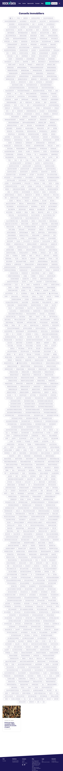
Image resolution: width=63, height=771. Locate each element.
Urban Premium (14, 687)
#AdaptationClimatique (54, 21)
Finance (56, 302)
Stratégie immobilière (25, 655)
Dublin (44, 273)
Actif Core (32, 174)
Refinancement (56, 539)
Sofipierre (36, 646)
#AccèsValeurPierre (35, 18)
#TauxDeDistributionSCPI (9, 151)
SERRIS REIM (29, 641)
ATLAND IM (41, 197)
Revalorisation (52, 560)
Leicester (14, 438)
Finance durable (10, 305)
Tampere (47, 664)
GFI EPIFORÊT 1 (19, 334)
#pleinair (19, 113)
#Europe (10, 58)
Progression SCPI (39, 534)
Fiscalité (10, 308)
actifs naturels (33, 180)
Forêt (44, 316)
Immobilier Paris (19, 383)
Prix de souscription (28, 534)
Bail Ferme (44, 200)
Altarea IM (7, 189)
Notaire (45, 479)
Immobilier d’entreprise (25, 366)
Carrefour (41, 229)
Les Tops (31, 438)
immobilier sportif (24, 389)
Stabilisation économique (31, 649)
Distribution (8, 264)
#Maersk (16, 99)
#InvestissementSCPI (9, 90)
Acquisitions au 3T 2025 (11, 174)
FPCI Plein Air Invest (44, 322)
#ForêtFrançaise (41, 58)
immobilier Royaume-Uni (25, 386)
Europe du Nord (25, 296)
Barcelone (21, 203)
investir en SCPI (9, 398)
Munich (23, 473)
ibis (14, 354)
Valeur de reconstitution (47, 687)
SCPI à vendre (14, 577)
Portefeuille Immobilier (19, 522)
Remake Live (24, 545)
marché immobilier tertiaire (53, 461)
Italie (7, 432)
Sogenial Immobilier (46, 646)
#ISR (15, 93)
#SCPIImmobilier (7, 139)
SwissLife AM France (41, 661)
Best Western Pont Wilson (22, 206)
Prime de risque (10, 531)
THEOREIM (39, 675)
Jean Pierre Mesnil (25, 432)
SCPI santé (17, 629)
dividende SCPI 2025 (14, 273)
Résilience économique (23, 557)
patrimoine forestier (24, 496)
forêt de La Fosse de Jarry (19, 319)
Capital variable (12, 229)
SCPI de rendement (43, 594)
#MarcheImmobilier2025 (11, 102)
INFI (15, 395)
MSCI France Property (14, 473)
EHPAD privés (39, 281)
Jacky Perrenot (14, 432)
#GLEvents (17, 61)
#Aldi (33, 24)
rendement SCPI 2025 (8, 551)
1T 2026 (15, 160)
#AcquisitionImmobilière (48, 18)
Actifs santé (42, 180)
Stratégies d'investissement (48, 655)
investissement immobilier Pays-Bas (33, 412)
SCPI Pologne (18, 623)
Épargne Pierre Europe (13, 290)
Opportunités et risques (10, 487)
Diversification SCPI (24, 270)
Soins (54, 646)
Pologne (9, 522)
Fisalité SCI (54, 305)
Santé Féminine (38, 571)
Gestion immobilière (20, 331)
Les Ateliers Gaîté (22, 438)
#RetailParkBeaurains (39, 125)
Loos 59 (31, 450)
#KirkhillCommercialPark (31, 93)
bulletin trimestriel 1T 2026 (49, 215)
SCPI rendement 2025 (23, 626)
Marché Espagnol (7, 458)
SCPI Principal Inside (28, 623)
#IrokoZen (9, 93)
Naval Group (24, 476)
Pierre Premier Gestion (20, 513)
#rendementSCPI (43, 119)
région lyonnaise (41, 542)
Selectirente (21, 641)
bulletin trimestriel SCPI (47, 218)
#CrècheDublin (33, 44)
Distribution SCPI (17, 264)
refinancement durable (15, 542)
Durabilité (51, 273)
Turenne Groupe (35, 684)
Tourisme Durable (11, 678)
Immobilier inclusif (37, 374)
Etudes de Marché (54, 293)
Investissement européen (15, 403)
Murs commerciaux (32, 473)
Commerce (8, 244)
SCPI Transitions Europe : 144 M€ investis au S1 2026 (36, 765)
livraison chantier (10, 444)
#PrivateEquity (55, 113)
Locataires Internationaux (40, 444)
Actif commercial (22, 174)
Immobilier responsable (12, 386)
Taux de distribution (39, 670)
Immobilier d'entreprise (12, 366)
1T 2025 (9, 160)
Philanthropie (56, 510)
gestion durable (52, 328)
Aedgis (43, 183)
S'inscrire (48, 3)
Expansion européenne (16, 299)
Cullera (16, 258)
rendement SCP (32, 548)
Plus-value (42, 519)
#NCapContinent (53, 102)
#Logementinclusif (45, 96)
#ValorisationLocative (21, 157)
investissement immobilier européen (14, 409)
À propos (37, 3)
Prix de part (7, 534)
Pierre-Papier (31, 513)
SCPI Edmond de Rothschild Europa (14, 600)
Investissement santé (25, 421)
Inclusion (9, 395)
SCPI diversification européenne (14, 597)
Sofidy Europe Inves (18, 646)
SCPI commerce (34, 591)
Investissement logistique (17, 418)
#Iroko (56, 90)
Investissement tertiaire (40, 424)
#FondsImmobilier (19, 58)
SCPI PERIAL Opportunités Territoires (32, 620)
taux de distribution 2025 (51, 670)
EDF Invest (34, 278)
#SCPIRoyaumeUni (51, 142)
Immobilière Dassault (36, 392)
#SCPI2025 (55, 128)
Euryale (41, 296)
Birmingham (31, 209)
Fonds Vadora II (22, 316)
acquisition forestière (12, 168)
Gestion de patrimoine (27, 328)
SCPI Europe (7, 603)
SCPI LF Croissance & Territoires (26, 609)
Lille (53, 441)
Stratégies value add (14, 658)
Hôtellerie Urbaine (36, 351)
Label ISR (43, 435)
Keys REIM (48, 432)
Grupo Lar (48, 339)
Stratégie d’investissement (26, 652)
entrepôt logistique (55, 284)
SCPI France (35, 603)
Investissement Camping (16, 400)
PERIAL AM (18, 510)
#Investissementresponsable (48, 87)
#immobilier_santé (40, 64)
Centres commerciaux (11, 232)
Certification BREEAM (23, 232)
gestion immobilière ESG (32, 331)
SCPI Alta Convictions (52, 580)
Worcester (31, 701)
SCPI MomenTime (12, 615)
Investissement (28, 398)
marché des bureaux (50, 455)
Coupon (7, 255)
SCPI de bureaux (32, 594)
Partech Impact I (31, 493)
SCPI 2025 (55, 574)
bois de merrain (9, 212)
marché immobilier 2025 (41, 458)
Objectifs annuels (52, 481)
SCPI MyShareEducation (24, 615)
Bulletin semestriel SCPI (23, 215)
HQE (55, 351)
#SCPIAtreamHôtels (43, 131)
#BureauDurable (23, 35)
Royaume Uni (28, 565)
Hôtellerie (38, 348)
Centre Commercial (51, 229)
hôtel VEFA (30, 348)
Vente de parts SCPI (20, 696)
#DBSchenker (53, 44)
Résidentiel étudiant (10, 557)
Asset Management (26, 197)
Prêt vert (54, 528)
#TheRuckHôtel (36, 151)
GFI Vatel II (36, 334)
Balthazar (52, 200)
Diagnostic (32, 261)
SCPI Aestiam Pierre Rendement (52, 577)
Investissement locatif (38, 415)
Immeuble (55, 354)
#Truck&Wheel (20, 154)
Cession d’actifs (41, 232)
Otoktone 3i (13, 490)
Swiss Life (31, 658)
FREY (19, 325)
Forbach (30, 316)
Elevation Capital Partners (50, 281)
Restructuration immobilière (51, 557)
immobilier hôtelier (26, 374)
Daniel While (24, 258)
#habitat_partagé (12, 64)
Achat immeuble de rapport (15, 163)
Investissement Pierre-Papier (32, 418)
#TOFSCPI (45, 151)
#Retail (21, 125)
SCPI (49, 574)
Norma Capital (30, 479)
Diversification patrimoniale (10, 270)
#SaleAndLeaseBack (29, 128)
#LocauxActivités (21, 96)
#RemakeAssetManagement (10, 119)
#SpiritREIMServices (32, 148)
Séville (36, 641)
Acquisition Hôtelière (24, 168)
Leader (6, 438)
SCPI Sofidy (56, 629)
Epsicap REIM (45, 290)
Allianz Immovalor (48, 186)
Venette (51, 693)
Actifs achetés (7, 177)
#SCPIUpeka (28, 145)
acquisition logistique (11, 171)
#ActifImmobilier (23, 21)
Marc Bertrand (27, 455)
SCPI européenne (17, 603)
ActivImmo (7, 183)
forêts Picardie (20, 322)
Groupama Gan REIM (8, 339)
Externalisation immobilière (38, 299)
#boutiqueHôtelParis (44, 32)
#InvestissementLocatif (33, 87)
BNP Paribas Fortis (41, 209)
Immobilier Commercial (23, 363)
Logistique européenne (42, 447)
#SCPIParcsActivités (47, 139)
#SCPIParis (57, 139)
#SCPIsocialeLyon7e (18, 145)
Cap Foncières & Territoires (30, 226)
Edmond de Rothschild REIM (12, 281)
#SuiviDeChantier (43, 148)
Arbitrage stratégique (9, 194)
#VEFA (31, 157)
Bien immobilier (34, 206)
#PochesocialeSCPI (28, 113)
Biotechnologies (22, 209)
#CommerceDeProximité (12, 44)
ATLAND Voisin (49, 197)
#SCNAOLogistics (40, 128)
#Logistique (54, 96)
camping (19, 226)
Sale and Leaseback (13, 571)
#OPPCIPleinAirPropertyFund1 (39, 105)
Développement (9, 261)
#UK (35, 154)
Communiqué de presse (30, 249)
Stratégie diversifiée (54, 652)
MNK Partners (31, 470)
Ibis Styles (21, 354)
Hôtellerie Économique (12, 351)
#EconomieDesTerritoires (44, 50)
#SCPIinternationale (18, 139)
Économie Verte (25, 278)
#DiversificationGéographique (49, 47)
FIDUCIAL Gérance (35, 302)
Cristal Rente (46, 255)
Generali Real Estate (34, 325)
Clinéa (54, 235)
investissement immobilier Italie (49, 409)
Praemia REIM (9, 528)
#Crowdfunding (43, 44)
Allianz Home (38, 186)
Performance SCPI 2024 (50, 505)
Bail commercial (35, 200)
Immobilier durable (20, 369)
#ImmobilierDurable (25, 70)
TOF (45, 675)
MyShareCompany (55, 473)
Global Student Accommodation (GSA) (50, 334)
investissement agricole (52, 398)
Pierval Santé (55, 513)
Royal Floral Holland (17, 565)
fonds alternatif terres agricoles (15, 313)
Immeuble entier (31, 357)
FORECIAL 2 (38, 316)
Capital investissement (52, 226)
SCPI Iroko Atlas (40, 606)
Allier (57, 186)
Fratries (13, 325)
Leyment (11, 441)
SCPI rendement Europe (36, 626)
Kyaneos (8, 435)
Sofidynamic (28, 646)
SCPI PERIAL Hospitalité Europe (15, 620)
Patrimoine (57, 493)
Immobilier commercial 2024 (36, 363)
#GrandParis (25, 61)
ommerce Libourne (11, 484)
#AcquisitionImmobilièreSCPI (10, 21)
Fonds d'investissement (31, 313)
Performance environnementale (38, 502)
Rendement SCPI (42, 548)
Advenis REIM (36, 183)
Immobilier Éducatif (43, 369)
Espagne (32, 293)
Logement (12, 447)
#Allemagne (40, 24)
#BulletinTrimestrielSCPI (11, 35)
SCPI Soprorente (24, 632)
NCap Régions (33, 476)
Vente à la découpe (9, 696)
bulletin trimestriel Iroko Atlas (32, 218)
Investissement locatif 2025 (52, 415)
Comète (55, 241)
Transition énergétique (51, 681)
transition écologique (37, 681)
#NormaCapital (7, 105)
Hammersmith (46, 342)
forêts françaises (9, 322)
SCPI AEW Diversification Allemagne (13, 580)
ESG (17, 293)
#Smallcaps (50, 145)
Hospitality (12, 348)
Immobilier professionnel (41, 383)
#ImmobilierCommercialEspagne (36, 67)
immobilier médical (41, 380)
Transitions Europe (24, 684)
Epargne (10, 287)
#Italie (21, 93)
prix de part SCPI (16, 534)
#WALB (43, 157)
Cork (50, 252)
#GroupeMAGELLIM (42, 61)
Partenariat (40, 493)
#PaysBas (38, 108)
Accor (54, 160)
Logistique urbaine (8, 450)
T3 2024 (12, 664)
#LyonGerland (8, 99)
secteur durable (11, 641)
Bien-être (43, 206)
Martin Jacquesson (28, 467)
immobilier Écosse (31, 369)
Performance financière (53, 502)
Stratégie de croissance (41, 652)
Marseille (19, 467)
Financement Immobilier (22, 305)
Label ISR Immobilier (53, 435)
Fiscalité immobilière (19, 308)
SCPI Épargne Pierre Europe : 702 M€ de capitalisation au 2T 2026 (36, 761)
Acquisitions (53, 171)
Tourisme (57, 675)
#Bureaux (42, 35)
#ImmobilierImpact (39, 73)
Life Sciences (27, 441)
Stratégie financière (13, 655)
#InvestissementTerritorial (39, 90)
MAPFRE (19, 455)
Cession (33, 232)
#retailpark (29, 125)
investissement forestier (30, 403)
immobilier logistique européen (27, 380)
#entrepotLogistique (23, 53)
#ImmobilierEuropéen (13, 73)
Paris (57, 490)
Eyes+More (49, 299)
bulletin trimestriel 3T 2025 (16, 218)
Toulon (50, 675)
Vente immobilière (43, 696)
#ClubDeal (15, 41)
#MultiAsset (37, 102)
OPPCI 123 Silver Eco (52, 484)
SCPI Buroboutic (32, 586)
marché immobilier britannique (10, 461)
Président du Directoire (44, 528)
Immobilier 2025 (28, 360)
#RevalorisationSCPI (52, 125)
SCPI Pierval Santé (8, 623)
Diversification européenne (10, 267)
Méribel (7, 470)
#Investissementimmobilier (46, 84)
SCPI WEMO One (53, 638)
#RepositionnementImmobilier (29, 122)
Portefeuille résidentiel (51, 522)
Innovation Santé (23, 395)
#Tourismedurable (10, 154)
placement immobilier (23, 516)
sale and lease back (36, 568)
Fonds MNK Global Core (11, 316)
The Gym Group (30, 675)
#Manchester (44, 99)
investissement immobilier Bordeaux (45, 406)
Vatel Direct (49, 690)
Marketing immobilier (9, 467)
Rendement (33, 545)
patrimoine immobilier (36, 496)
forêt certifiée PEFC (53, 316)
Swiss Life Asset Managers (10, 661)
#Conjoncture (24, 44)
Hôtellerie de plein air (48, 348)
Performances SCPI (8, 510)
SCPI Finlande (27, 603)
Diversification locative (54, 267)
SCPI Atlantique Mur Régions (39, 583)
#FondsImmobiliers (30, 58)
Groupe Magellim (19, 339)
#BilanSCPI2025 (45, 29)
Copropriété (34, 252)
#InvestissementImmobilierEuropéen (17, 87)
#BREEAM (54, 32)
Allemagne (30, 186)
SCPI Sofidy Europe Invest (12, 632)
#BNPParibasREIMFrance (23, 32)
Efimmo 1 (31, 281)
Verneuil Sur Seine (55, 696)
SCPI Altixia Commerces (24, 583)
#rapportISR (25, 116)
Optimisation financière (24, 487)
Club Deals (42, 238)
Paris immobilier (21, 493)
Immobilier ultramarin (24, 392)
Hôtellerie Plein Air (25, 351)
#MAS (21, 102)
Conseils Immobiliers (53, 249)
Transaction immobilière (51, 678)
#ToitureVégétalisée (54, 151)
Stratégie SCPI (36, 655)
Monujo (56, 470)
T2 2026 (6, 664)
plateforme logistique (10, 519)
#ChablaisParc (33, 38)
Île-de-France (47, 354)
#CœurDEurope (24, 41)
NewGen (40, 476)
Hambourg (38, 342)
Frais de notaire (54, 322)
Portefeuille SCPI (11, 525)
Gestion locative (44, 331)
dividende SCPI (56, 270)
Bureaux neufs (35, 223)
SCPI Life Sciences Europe (42, 609)
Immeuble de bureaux (20, 357)
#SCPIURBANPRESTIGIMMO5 (39, 145)
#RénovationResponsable (13, 122)
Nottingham (9, 481)
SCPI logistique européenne (30, 612)
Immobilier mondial (9, 383)
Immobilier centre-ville (9, 363)
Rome (8, 565)
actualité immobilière (16, 183)
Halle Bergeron (29, 342)
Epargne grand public (26, 287)
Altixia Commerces (32, 189)
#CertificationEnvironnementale (20, 38)
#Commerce (56, 41)
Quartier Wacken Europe (52, 536)
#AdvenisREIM (12, 24)
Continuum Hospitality (23, 252)
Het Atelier (53, 345)
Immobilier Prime (29, 383)
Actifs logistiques (22, 180)
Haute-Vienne (19, 345)
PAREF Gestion (49, 490)
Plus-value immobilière (53, 519)
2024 (21, 160)
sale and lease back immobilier (50, 568)
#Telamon (28, 151)
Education (24, 281)
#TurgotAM (29, 154)
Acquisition (37, 163)
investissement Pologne (47, 418)
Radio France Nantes (25, 539)
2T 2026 (33, 160)
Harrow (54, 342)
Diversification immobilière (40, 267)
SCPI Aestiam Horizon (38, 577)
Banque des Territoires (11, 203)
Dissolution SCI (54, 261)
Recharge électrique (44, 539)
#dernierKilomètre (12, 47)
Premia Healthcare (31, 528)
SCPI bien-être (14, 586)
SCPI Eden (54, 597)
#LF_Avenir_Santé (10, 96)
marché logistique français (12, 464)
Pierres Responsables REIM (43, 513)
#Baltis (37, 29)
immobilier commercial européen (52, 363)
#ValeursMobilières (9, 157)
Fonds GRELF (42, 313)
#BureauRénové (33, 35)
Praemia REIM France (20, 528)
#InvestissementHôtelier (31, 84)
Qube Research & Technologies (10, 539)
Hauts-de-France (29, 345)
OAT (34, 481)
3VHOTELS (40, 160)
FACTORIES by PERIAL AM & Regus (12, 302)
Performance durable (23, 502)
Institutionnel (33, 395)
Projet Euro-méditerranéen (52, 534)
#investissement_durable (17, 84)
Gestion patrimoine (55, 331)
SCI (31, 574)
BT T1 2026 (55, 212)
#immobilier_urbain (51, 64)
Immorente (46, 392)
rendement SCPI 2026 (20, 551)
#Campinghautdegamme (53, 35)
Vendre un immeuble (26, 693)
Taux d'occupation (10, 667)
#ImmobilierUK (34, 79)
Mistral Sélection (21, 470)
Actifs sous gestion (52, 180)
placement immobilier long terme (38, 516)
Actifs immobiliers (40, 177)
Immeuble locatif (55, 357)
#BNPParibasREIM (10, 32)
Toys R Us (41, 678)
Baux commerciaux (54, 203)
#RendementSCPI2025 (54, 119)
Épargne (17, 287)
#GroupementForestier (54, 61)
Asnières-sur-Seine (14, 197)
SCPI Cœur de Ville (24, 591)
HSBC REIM (9, 354)
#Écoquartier (56, 50)
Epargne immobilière (51, 287)
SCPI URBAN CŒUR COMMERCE (46, 635)
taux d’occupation (21, 667)
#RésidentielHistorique (12, 125)
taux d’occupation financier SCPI (50, 667)
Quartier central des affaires (12, 536)
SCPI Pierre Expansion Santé (49, 620)
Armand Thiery (46, 194)
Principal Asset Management (29, 531)
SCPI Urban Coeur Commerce (28, 638)
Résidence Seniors (33, 554)
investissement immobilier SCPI (50, 412)
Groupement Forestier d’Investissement (34, 339)
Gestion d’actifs (55, 325)
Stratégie (16, 652)
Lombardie (17, 450)
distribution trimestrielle (42, 264)
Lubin (46, 450)
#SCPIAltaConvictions (31, 131)
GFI (12, 334)
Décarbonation (42, 258)
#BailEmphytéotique (10, 29)
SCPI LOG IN (53, 609)
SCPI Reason (46, 623)
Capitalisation (21, 229)
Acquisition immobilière (37, 168)
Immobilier (10, 360)
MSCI (5, 473)
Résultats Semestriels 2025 (26, 560)
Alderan (57, 183)
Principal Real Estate (42, 531)
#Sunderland (53, 148)
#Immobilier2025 (10, 67)
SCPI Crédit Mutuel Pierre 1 (10, 594)
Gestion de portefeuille (40, 328)
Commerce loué (54, 244)
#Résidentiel (52, 122)
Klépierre (56, 432)
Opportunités (30, 3)
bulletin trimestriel (35, 215)
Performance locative (26, 505)
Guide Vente (9, 342)
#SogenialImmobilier (20, 148)
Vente (57, 693)
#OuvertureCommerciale (54, 105)
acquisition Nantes (24, 171)
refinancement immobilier (29, 542)
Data (20, 3)
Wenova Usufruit (22, 701)
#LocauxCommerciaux (32, 96)
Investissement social (12, 424)
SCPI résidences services (49, 626)
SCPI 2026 (6, 577)
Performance (37, 499)
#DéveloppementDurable (24, 47)
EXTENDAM (27, 299)
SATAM (53, 571)
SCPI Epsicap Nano (41, 600)
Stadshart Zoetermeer (44, 649)
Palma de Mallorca (23, 490)
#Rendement (22, 119)
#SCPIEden (53, 134)
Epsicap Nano (37, 290)
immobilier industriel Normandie (27, 377)
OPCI (29, 484)
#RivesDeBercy (9, 128)
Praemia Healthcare (52, 525)
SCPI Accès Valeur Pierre (26, 577)
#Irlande (50, 90)
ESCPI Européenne (9, 293)
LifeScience (36, 441)
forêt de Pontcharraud (45, 319)
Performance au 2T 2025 (10, 502)
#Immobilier (30, 64)
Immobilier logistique (12, 380)
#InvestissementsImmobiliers (23, 90)
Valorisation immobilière (38, 690)
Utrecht (29, 687)
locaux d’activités (53, 444)
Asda (6, 197)
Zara (38, 701)
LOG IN (5, 447)
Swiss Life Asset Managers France (27, 661)
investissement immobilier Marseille (14, 412)
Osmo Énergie (55, 487)
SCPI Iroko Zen (49, 606)
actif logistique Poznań (52, 174)
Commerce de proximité (32, 244)
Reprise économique (21, 554)
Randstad (35, 539)
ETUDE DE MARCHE (42, 293)
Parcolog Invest (33, 490)
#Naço (45, 102)
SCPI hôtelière (44, 603)
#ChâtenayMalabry (44, 38)
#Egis (7, 53)
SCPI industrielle (18, 606)
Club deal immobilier (32, 238)
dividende (48, 270)
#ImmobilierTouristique (22, 79)
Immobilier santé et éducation (50, 386)
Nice (47, 476)
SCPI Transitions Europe (16, 635)
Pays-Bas (29, 499)
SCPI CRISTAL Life (22, 594)
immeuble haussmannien (43, 357)
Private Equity (53, 531)
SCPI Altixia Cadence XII (12, 583)
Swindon (24, 658)
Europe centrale (14, 296)
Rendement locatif (22, 548)
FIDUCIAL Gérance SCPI (46, 302)
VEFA (56, 690)
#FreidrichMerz (51, 58)
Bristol (48, 212)
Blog (42, 3)
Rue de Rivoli (45, 565)
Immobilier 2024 (18, 360)
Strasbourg (7, 652)
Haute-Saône (10, 345)
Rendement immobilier (10, 548)
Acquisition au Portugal (48, 163)
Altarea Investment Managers (19, 189)
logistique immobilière (54, 447)
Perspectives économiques (44, 510)
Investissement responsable (12, 421)
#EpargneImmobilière (43, 53)
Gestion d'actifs (45, 325)
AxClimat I (11, 200)
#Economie (33, 50)
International (53, 395)
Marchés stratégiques (52, 464)
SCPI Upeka (35, 635)
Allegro (22, 186)
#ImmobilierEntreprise (37, 70)
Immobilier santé (37, 386)
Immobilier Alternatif (51, 360)
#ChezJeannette (54, 38)
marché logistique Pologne (27, 464)
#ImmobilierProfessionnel (37, 76)
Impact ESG (54, 392)
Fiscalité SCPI (30, 308)
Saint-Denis (53, 565)
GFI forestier (28, 334)
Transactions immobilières (23, 681)
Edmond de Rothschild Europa (46, 278)
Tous (12, 18)
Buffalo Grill (11, 215)
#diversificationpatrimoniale (10, 50)
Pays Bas (22, 499)
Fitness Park (52, 308)
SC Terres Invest (24, 574)
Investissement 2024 (39, 398)
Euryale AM (48, 296)
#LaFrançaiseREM (43, 93)
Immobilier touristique (11, 392)
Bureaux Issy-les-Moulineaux (11, 223)
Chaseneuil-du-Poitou (24, 235)
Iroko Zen (51, 429)
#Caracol (7, 38)
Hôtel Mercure (21, 348)
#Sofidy (57, 145)
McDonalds (56, 467)
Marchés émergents (40, 464)
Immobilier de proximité (51, 366)
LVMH (52, 450)
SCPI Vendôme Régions (42, 638)
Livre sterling (21, 444)
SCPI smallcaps (47, 629)
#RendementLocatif (32, 119)
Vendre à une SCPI (15, 693)
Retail (36, 560)
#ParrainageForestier (27, 108)
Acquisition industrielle (51, 168)
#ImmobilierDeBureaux (51, 67)
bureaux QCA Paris (10, 226)
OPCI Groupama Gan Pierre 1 (39, 484)
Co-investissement (52, 238)
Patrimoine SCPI (13, 499)
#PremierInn (46, 113)
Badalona (27, 200)
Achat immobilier (28, 163)
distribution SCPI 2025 (29, 264)
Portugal (20, 525)
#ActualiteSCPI (43, 21)
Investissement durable (29, 400)
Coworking (23, 255)
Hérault (46, 345)
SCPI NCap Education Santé (37, 615)
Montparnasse (48, 470)
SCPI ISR (57, 606)
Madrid (57, 450)
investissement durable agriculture (45, 400)
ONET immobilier (21, 484)
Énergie (28, 284)
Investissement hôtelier (15, 406)
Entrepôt (45, 284)
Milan (13, 470)
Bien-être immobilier (52, 206)
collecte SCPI (36, 241)
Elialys (16, 284)
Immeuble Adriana (8, 357)
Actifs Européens (29, 177)
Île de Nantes (37, 354)
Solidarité (7, 649)
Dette (57, 258)
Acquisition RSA (34, 171)
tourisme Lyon (32, 678)
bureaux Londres (24, 223)
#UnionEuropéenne (44, 154)
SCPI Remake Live (55, 623)
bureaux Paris (44, 223)
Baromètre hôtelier (31, 203)
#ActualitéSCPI (33, 21)
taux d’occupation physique (12, 670)
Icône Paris (29, 354)
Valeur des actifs (26, 690)
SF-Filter (43, 641)
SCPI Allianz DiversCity (29, 580)
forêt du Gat (56, 319)
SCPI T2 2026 (33, 632)
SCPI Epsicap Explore (29, 600)
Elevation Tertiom (7, 284)
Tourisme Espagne (22, 678)
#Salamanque (19, 128)
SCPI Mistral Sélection (43, 612)
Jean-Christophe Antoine (37, 432)
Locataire (29, 444)
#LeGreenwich (53, 93)
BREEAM (33, 212)
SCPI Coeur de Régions (12, 591)
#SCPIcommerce (21, 134)
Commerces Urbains (10, 249)
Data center (32, 258)
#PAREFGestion (16, 108)
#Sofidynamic (10, 148)
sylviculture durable (53, 661)
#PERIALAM (56, 108)
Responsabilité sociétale (36, 557)
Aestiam (50, 183)
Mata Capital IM (47, 467)
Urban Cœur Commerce (52, 684)
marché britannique (38, 455)
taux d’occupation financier (34, 667)
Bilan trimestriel (11, 209)
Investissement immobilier (29, 406)
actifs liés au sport (11, 180)
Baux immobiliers (10, 206)
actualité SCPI (27, 183)
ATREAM (57, 197)
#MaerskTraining (24, 99)
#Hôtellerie (21, 64)
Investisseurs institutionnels (27, 429)
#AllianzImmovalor (51, 24)
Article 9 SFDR (56, 194)
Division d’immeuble (35, 273)
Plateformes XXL (22, 519)
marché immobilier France (25, 461)
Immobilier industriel (49, 374)
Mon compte (54, 3)
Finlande (46, 305)
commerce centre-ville (19, 244)
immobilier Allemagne (39, 360)
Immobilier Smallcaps (12, 389)
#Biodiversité (55, 29)
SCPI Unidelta (27, 635)
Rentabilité (56, 551)
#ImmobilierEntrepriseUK (51, 70)
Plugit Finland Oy (32, 519)
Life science (18, 441)
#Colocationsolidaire (46, 41)
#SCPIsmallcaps (7, 145)
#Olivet (22, 105)
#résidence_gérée (42, 122)
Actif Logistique (40, 174)
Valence (36, 687)
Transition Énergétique (12, 684)
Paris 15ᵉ (5, 493)
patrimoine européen (12, 496)
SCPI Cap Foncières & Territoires (45, 586)
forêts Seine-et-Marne (31, 322)
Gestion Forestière (8, 331)
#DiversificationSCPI (24, 50)
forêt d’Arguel (7, 319)
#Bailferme (20, 29)
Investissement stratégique (26, 424)
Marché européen (18, 458)
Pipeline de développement (9, 516)
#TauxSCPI (20, 151)
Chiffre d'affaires (35, 235)
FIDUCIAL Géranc (25, 302)
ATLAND (34, 197)
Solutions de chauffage (17, 649)
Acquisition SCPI (44, 171)
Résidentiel (53, 554)
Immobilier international (43, 377)
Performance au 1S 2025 (48, 499)
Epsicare (53, 290)
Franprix (6, 325)
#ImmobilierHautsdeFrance (26, 73)
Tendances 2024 (7, 675)
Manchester (11, 455)
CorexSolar (43, 252)
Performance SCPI (38, 505)
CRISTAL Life (38, 255)
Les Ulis (38, 438)
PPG (26, 525)
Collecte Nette (26, 241)
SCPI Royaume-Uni (8, 629)
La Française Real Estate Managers (20, 435)
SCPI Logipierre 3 (7, 612)
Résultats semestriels (12, 560)
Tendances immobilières (19, 675)
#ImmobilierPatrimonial (24, 76)
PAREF (42, 490)
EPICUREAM (23, 290)
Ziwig (44, 701)
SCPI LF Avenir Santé (12, 609)
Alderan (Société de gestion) (11, 186)
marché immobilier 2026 (54, 458)
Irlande (38, 429)
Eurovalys (34, 296)
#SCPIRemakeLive (18, 142)
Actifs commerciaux (18, 177)
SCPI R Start (38, 623)
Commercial (20, 249)
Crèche (30, 255)
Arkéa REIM (38, 194)
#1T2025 (18, 18)
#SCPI (48, 128)
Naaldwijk (10, 476)
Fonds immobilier (51, 313)
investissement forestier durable (46, 403)
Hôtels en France (47, 351)
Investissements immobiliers (17, 426)
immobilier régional (54, 383)
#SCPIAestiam (9, 131)
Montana (40, 470)
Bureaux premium (54, 223)
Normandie (38, 479)
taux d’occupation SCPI (26, 670)
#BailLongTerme (29, 29)
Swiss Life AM (39, 658)
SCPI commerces (44, 591)
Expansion (57, 296)
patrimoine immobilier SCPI (50, 496)
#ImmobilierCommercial (22, 67)
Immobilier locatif (55, 377)
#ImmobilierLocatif (51, 73)
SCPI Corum (53, 591)
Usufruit (22, 687)
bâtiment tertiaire (42, 203)
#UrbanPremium (54, 154)
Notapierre (53, 479)
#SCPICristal (45, 134)
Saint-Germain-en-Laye (11, 568)
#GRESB (33, 61)
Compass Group (42, 249)
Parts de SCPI (49, 493)
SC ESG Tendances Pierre (12, 574)
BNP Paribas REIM (51, 209)
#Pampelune (7, 108)
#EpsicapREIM (54, 53)
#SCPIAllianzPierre (20, 131)
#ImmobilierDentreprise (12, 70)
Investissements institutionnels (33, 426)
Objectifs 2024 (42, 481)
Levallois (45, 438)
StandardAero (56, 649)
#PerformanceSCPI (47, 108)
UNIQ (43, 684)
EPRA (30, 290)
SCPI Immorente (8, 606)
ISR (57, 429)
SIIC (55, 641)
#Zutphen (50, 157)
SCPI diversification (55, 594)
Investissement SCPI (38, 421)
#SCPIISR (27, 139)
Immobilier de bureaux (38, 366)
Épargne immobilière (39, 287)
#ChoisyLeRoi (7, 41)
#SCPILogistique (36, 139)
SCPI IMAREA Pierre (54, 603)
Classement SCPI (46, 235)
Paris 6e (12, 493)
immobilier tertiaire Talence (49, 389)
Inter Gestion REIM (43, 395)
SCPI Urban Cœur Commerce (13, 638)
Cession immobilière (12, 235)
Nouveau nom (18, 481)
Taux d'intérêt (55, 664)
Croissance (55, 255)
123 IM (57, 157)
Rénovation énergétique (46, 551)
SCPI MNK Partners (55, 612)
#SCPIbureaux (54, 131)
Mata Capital (38, 467)
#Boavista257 (34, 32)
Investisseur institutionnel (11, 429)
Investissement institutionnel (24, 415)
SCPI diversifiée (45, 597)
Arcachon (20, 194)
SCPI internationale (29, 606)
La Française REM (34, 435)
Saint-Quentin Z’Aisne (24, 568)
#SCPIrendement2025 (40, 142)
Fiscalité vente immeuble (41, 308)
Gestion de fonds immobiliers (13, 328)
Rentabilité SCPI (10, 554)
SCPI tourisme (54, 632)
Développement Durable (21, 261)
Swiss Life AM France (49, 658)
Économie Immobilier (15, 278)
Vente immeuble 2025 (32, 696)
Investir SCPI (18, 398)
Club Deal (22, 238)
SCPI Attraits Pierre (52, 583)
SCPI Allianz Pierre (41, 580)
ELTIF (22, 284)
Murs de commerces (44, 473)
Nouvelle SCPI (28, 481)
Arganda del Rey (28, 194)
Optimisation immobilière (37, 487)
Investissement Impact (9, 415)
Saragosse (46, 571)
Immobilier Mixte (51, 380)
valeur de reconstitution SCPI (12, 690)
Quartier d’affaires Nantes (27, 536)
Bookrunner (18, 212)
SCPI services (38, 629)
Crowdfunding (8, 258)
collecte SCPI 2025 (46, 241)
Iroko (44, 429)
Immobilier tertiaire (36, 389)
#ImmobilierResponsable (52, 76)
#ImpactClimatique (44, 79)
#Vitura (37, 157)
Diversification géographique (25, 267)
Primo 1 (18, 531)
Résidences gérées (44, 554)
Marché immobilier (29, 458)
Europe (6, 296)
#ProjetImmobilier (15, 116)
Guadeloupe (56, 339)
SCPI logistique (17, 612)
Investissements (52, 424)
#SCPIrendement (29, 142)
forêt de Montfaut (33, 319)
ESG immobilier (24, 293)
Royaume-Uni (36, 565)
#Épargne (34, 53)
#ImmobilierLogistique (11, 76)
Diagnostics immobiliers (43, 261)
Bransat (26, 212)
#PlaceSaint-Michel (9, 113)
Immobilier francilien (14, 374)
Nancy (17, 476)
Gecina (25, 325)
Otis (6, 490)
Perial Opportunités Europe (29, 510)
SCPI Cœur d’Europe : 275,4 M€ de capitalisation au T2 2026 (36, 768)
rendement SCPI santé (32, 551)
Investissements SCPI (47, 426)
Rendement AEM (52, 545)
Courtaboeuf (15, 255)
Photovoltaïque (8, 513)
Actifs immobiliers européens (53, 177)
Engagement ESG (36, 284)
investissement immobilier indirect (32, 409)
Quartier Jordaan (40, 536)
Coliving (18, 241)
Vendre (24, 3)
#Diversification (36, 47)
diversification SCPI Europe (36, 270)
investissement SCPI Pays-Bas (51, 421)
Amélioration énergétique (52, 189)
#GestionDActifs (7, 61)
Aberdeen (47, 160)
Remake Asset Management (13, 545)
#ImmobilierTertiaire (10, 79)
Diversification (54, 264)
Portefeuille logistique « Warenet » (35, 522)
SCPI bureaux (23, 586)
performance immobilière (13, 505)
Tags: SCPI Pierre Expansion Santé (25, 664)
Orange (47, 487)
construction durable (11, 252)
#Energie (14, 53)
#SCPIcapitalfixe (11, 134)
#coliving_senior (34, 41)
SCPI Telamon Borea (43, 632)
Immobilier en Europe (54, 369)
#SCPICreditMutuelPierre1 (33, 134)
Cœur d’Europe (10, 241)
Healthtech (38, 345)
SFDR (50, 641)
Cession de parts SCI (52, 232)
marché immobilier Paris (39, 461)
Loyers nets (39, 450)
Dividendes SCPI (24, 273)
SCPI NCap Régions (50, 615)
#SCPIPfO (10, 142)
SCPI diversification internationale (31, 597)
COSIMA (55, 252)
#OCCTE (15, 105)
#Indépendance (54, 79)
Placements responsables (53, 516)
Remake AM (51, 542)
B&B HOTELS (19, 200)
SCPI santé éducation (27, 629)
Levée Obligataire (54, 438)
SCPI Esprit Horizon (52, 600)
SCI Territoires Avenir (39, 574)
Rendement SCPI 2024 (53, 548)
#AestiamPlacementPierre (23, 24)
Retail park (43, 560)
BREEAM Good (40, 212)
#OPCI (28, 105)
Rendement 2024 (42, 545)
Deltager (50, 258)
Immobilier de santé (9, 369)
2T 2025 (27, 160)
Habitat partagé (19, 342)
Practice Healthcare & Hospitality (37, 525)
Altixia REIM (41, 189)
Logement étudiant (21, 447)
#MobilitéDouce (28, 102)
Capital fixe (41, 226)
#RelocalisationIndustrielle (46, 116)
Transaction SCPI (11, 681)
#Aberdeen (25, 18)
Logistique (31, 447)
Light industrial (45, 441)
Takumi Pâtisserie (38, 664)
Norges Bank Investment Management (16, 479)
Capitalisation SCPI (31, 229)
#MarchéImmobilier (55, 99)
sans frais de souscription (25, 571)
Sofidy (9, 646)
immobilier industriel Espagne (11, 377)
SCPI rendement (12, 626)
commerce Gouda (43, 244)
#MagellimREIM (35, 99)
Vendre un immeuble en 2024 (40, 693)
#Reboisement (34, 116)
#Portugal (37, 113)
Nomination (53, 476)
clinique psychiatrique (12, 238)
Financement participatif (36, 305)
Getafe (7, 334)
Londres (25, 450)
